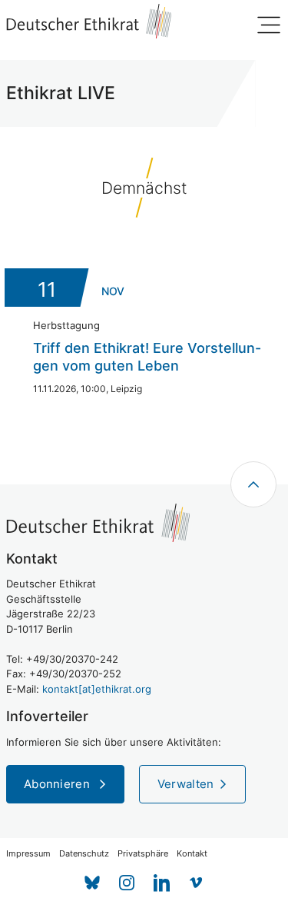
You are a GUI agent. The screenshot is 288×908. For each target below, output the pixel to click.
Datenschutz (84, 854)
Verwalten (185, 784)
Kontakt (192, 854)
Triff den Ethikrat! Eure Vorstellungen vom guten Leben (147, 357)
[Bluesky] (92, 883)
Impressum (28, 854)
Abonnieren (58, 784)
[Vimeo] (196, 883)
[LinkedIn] (161, 883)
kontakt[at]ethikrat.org (96, 689)
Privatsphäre (143, 854)
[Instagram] (127, 883)
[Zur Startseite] (89, 21)
